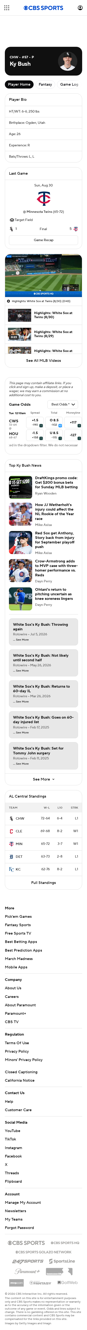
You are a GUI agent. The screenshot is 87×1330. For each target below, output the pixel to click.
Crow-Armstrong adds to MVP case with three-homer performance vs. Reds (56, 568)
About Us (13, 988)
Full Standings (43, 882)
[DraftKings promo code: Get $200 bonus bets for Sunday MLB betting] (20, 487)
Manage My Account (23, 1202)
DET (19, 857)
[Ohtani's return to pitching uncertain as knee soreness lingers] (20, 598)
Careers (12, 996)
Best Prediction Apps (23, 950)
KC (18, 869)
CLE (19, 831)
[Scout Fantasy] (40, 1282)
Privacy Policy (17, 1051)
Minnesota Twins (39, 212)
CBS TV (12, 1022)
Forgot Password (19, 1227)
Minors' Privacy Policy (24, 1059)
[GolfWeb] (68, 1282)
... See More (21, 639)
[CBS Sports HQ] (65, 1242)
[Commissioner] (59, 1269)
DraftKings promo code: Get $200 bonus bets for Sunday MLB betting (56, 482)
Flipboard (13, 1181)
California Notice (20, 1080)
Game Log (69, 84)
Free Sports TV (18, 933)
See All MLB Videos (43, 360)
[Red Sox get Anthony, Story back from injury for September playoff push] (20, 542)
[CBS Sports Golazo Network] (43, 1251)
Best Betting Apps (21, 941)
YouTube (12, 1130)
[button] (7, 8)
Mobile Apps (16, 967)
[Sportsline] (62, 1260)
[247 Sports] (28, 1260)
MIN (19, 844)
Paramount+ (15, 1013)
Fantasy (45, 84)
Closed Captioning (21, 1072)
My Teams (13, 1219)
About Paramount (20, 1005)
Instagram (13, 1147)
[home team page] (43, 198)
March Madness (19, 958)
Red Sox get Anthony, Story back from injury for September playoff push (54, 540)
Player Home (19, 84)
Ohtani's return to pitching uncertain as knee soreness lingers (54, 594)
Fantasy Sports (18, 925)
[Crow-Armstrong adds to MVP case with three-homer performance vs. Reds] (20, 570)
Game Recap (43, 240)
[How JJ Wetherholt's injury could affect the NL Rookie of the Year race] (20, 514)
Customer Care (18, 1110)
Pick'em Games (18, 916)
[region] (43, 275)
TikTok (10, 1139)
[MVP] (16, 1281)
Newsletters (15, 1211)
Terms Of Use (17, 1043)
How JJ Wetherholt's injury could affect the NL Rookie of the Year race (54, 511)
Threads (12, 1173)
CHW (20, 819)
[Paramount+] (27, 1270)
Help (9, 1101)
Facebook (13, 1156)
